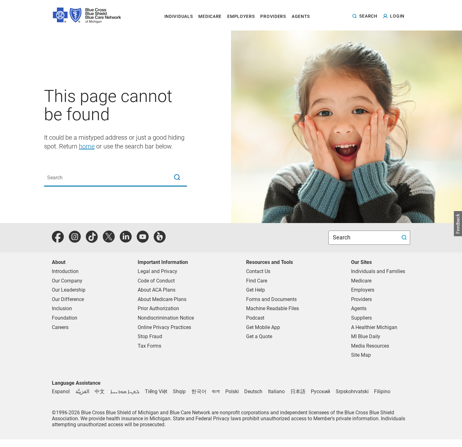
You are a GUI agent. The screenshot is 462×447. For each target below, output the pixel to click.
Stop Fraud (150, 336)
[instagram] (75, 240)
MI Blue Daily (365, 336)
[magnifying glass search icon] (177, 178)
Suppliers (361, 318)
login (397, 16)
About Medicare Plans (162, 299)
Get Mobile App (263, 327)
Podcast (255, 318)
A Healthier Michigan (374, 327)
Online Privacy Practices (164, 327)
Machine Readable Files (272, 308)
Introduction (65, 271)
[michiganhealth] (160, 240)
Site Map (361, 355)
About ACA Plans (156, 290)
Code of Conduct (156, 281)
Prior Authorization (158, 308)
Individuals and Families (378, 271)
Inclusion (62, 308)
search (368, 16)
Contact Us (258, 271)
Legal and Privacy (157, 271)
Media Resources (370, 346)
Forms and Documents (271, 299)
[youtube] (143, 240)
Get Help (255, 290)
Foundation (64, 318)
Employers (362, 290)
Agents (358, 308)
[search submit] (405, 238)
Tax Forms (149, 346)
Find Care (256, 281)
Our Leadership (68, 290)
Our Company (67, 281)
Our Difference (68, 299)
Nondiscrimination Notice (166, 318)
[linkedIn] (126, 240)
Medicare (361, 281)
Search (342, 237)
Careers (60, 327)
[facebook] (58, 240)
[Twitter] (109, 240)
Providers (361, 299)
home (87, 146)
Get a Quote (259, 336)
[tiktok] (92, 240)
